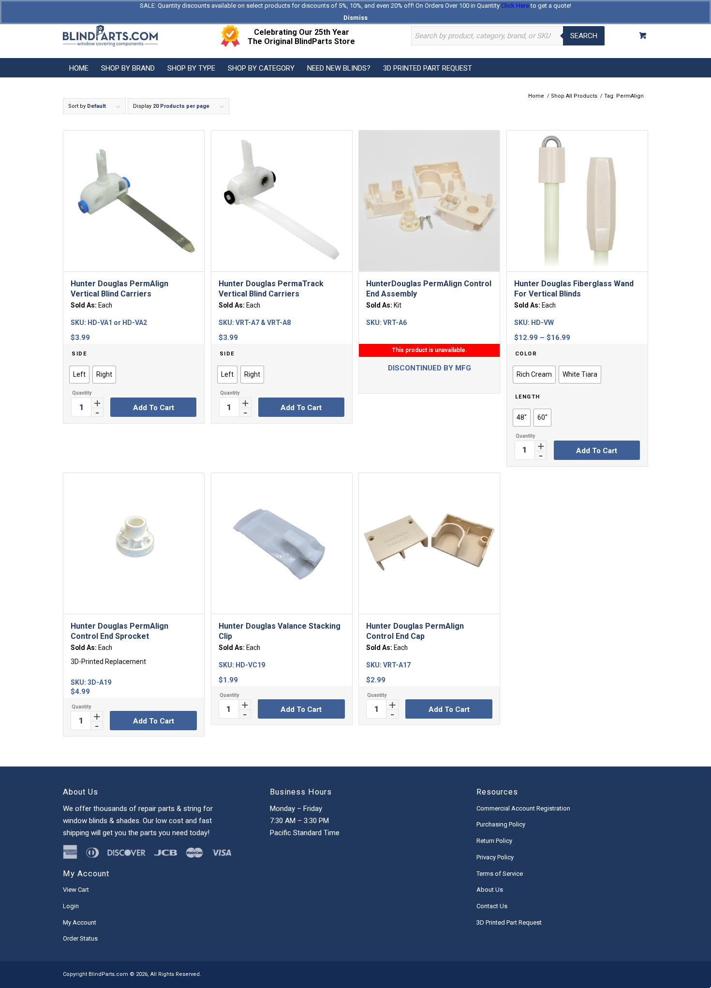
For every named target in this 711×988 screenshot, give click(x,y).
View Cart (76, 889)
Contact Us (491, 906)
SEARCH (583, 35)
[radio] (79, 374)
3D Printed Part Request (509, 922)
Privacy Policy (495, 857)
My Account (79, 922)
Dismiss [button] (355, 17)
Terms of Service (499, 873)
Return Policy (494, 840)
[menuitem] (79, 67)
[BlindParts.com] (110, 36)
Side (79, 354)
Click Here (515, 5)
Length (527, 397)
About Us (489, 889)
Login (71, 906)
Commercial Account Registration (523, 808)
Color (526, 354)
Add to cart (153, 407)
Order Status (80, 938)
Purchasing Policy (500, 824)
